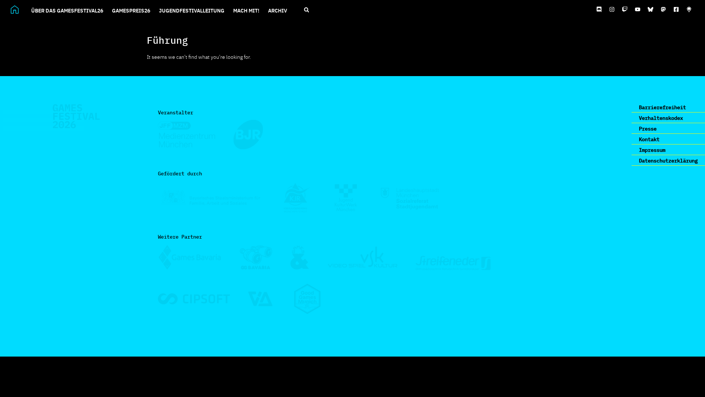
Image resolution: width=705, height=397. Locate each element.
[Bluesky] (650, 9)
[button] (306, 10)
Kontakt (649, 139)
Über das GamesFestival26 (67, 10)
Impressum (652, 149)
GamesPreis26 (131, 10)
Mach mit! (246, 10)
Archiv (277, 10)
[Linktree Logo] (689, 9)
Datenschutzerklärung (668, 160)
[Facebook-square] (676, 9)
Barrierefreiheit (662, 107)
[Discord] (599, 9)
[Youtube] (637, 9)
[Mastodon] (663, 9)
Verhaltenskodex (661, 117)
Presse (648, 128)
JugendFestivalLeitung (191, 10)
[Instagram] (612, 9)
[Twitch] (624, 9)
